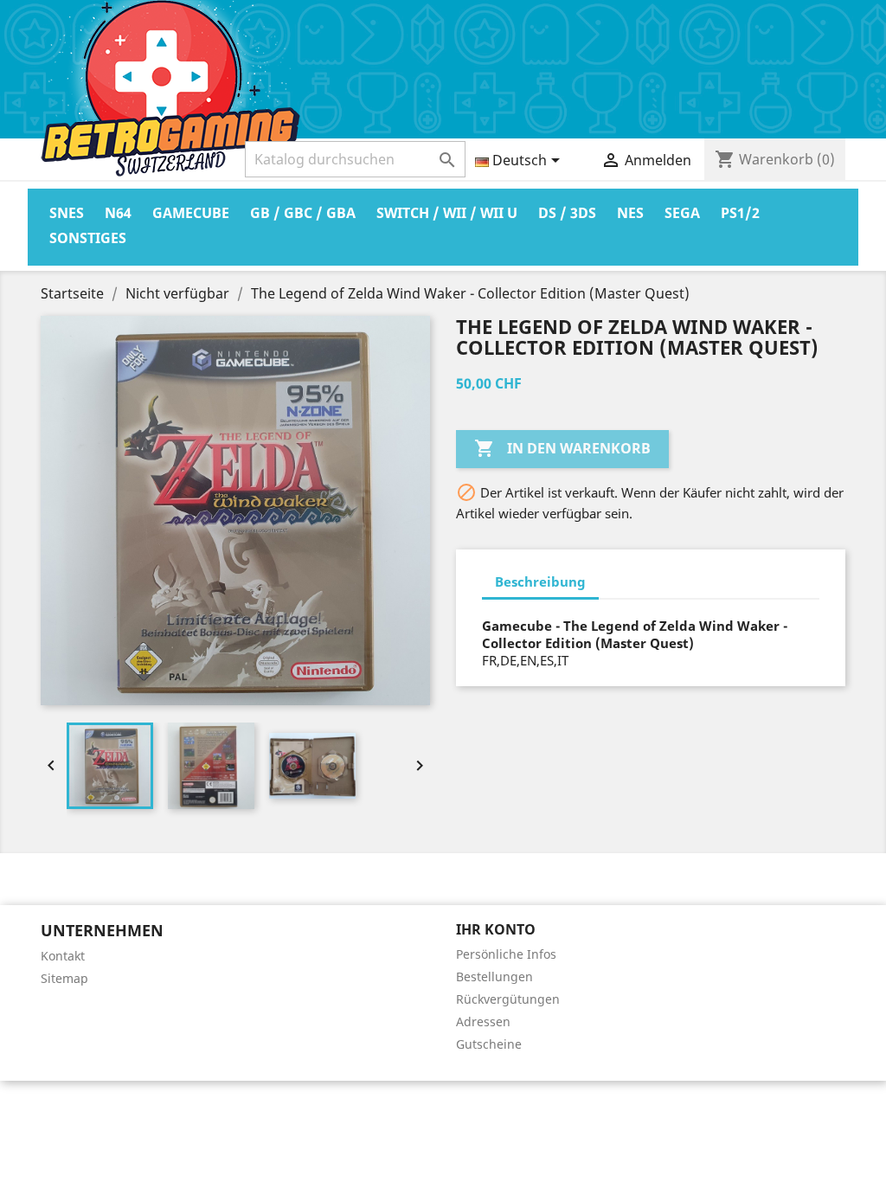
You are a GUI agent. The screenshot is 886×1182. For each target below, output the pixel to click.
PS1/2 (740, 212)
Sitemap (64, 978)
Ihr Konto (496, 929)
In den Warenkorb (562, 448)
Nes (630, 212)
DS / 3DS (567, 212)
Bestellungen (494, 976)
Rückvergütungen (508, 999)
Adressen (483, 1021)
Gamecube (190, 212)
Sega (682, 212)
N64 (118, 212)
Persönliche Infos (506, 954)
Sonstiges (87, 237)
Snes (66, 212)
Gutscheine (489, 1044)
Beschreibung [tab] (540, 581)
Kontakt (63, 956)
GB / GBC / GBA (303, 212)
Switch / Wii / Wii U (446, 212)
